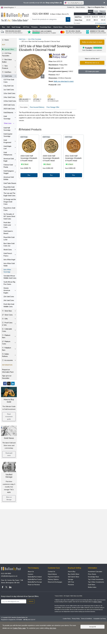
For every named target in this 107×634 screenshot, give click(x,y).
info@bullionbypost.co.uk (9, 576)
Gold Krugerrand (7, 141)
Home (6, 40)
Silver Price (78, 20)
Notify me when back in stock (64, 81)
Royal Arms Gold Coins (9, 209)
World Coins (8, 249)
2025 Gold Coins (9, 109)
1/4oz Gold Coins (9, 97)
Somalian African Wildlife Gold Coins (10, 277)
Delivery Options (53, 579)
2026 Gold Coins (9, 105)
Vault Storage (16, 27)
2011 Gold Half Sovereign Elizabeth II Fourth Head (73, 158)
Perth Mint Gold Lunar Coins (7, 225)
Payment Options (53, 577)
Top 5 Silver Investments (96, 582)
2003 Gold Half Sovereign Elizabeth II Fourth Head (28, 158)
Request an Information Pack (8, 371)
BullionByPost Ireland (35, 577)
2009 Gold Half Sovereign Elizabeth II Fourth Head (51, 158)
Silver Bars (8, 311)
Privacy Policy (76, 618)
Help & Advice (80, 7)
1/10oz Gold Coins (10, 101)
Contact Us (70, 7)
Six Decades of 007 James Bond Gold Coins (9, 216)
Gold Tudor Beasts (10, 183)
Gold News (9, 438)
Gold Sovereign (7, 117)
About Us (31, 571)
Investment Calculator (95, 571)
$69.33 (96, 20)
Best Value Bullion (7, 61)
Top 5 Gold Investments (95, 579)
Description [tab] (24, 107)
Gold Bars (7, 72)
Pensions (34, 27)
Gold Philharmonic (8, 154)
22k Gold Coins (9, 296)
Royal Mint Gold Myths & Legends (9, 188)
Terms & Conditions (86, 618)
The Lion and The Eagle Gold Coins (9, 194)
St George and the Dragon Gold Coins (10, 201)
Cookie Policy (67, 618)
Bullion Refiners (5, 355)
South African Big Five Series (9, 283)
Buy (3, 27)
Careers (30, 574)
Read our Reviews (34, 584)
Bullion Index (92, 587)
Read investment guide (8, 416)
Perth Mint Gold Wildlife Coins (9, 305)
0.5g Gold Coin (9, 86)
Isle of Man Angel (9, 259)
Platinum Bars (6, 336)
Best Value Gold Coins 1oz (9, 245)
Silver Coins (8, 315)
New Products (5, 67)
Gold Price (78, 17)
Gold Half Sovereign (7, 129)
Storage (70, 579)
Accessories (8, 360)
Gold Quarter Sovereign (8, 135)
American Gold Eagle (9, 160)
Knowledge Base (45, 27)
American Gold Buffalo (9, 178)
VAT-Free (26, 27)
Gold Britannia (8, 112)
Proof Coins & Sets (7, 324)
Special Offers (9, 49)
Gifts (6, 319)
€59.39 (103, 20)
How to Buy (71, 571)
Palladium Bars (6, 349)
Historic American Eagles (7, 290)
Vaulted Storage (8, 475)
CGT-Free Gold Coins (9, 81)
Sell (8, 27)
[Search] (68, 19)
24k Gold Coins (9, 300)
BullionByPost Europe (35, 582)
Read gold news (9, 454)
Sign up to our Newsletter (6, 377)
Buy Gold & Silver (73, 574)
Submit (31, 601)
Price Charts (69, 27)
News (57, 27)
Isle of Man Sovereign (7, 271)
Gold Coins (8, 76)
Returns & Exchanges (55, 582)
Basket (101, 27)
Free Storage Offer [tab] (53, 107)
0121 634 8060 (6, 573)
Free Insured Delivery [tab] (37, 107)
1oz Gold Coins (9, 89)
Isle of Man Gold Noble (9, 265)
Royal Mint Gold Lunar (9, 238)
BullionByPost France (35, 579)
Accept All (92, 627)
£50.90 (88, 20)
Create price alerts (101, 23)
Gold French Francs (8, 254)
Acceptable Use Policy (99, 618)
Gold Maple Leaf (7, 147)
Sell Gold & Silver (73, 577)
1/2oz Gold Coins (9, 93)
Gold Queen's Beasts (8, 232)
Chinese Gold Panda (8, 166)
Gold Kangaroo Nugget (9, 172)
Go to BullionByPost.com (75, 3)
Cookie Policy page (19, 628)
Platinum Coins (6, 343)
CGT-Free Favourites (6, 54)
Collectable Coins (7, 330)
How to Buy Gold (9, 400)
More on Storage (9, 498)
